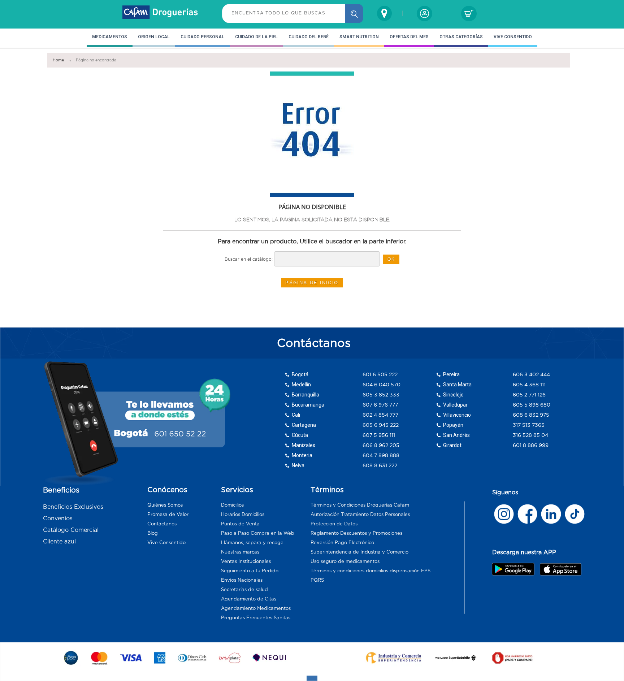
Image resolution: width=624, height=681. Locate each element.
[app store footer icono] (560, 569)
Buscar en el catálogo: (249, 259)
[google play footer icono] (515, 569)
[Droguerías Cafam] (160, 13)
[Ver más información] (504, 514)
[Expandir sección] (312, 678)
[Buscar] (354, 13)
